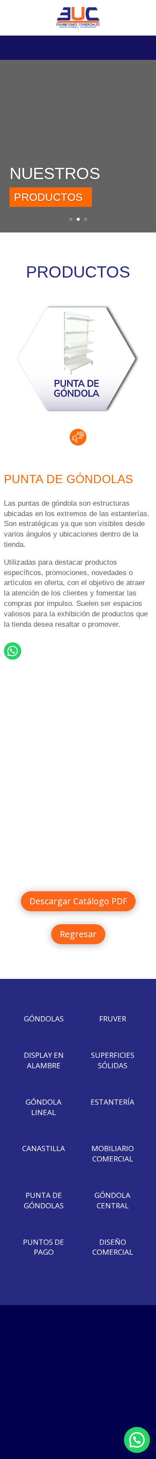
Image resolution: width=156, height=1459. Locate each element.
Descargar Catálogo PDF (78, 901)
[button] (137, 1440)
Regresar (78, 934)
